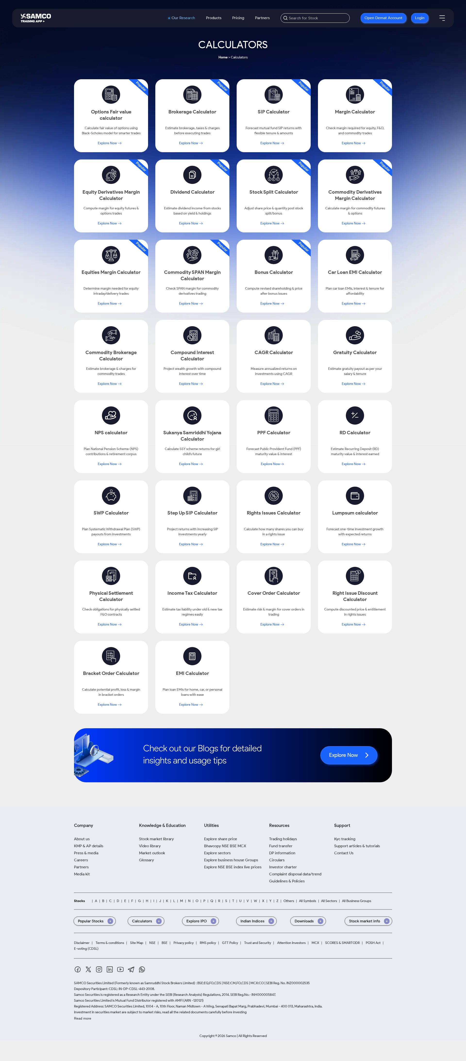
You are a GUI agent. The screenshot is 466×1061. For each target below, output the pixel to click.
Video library (150, 846)
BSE (164, 943)
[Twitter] (88, 969)
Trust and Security (257, 943)
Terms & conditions (110, 943)
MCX (315, 943)
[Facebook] (77, 969)
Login (419, 18)
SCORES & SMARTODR (342, 943)
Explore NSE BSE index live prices (232, 867)
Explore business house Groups (231, 860)
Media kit (82, 874)
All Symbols (307, 901)
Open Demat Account (383, 18)
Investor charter (283, 867)
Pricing (238, 18)
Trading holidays (283, 839)
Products (213, 18)
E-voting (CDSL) (86, 949)
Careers (81, 860)
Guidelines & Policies (287, 881)
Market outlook (152, 853)
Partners (262, 18)
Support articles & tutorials (357, 846)
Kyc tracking (344, 839)
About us (82, 839)
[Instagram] (99, 969)
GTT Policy (230, 943)
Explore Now (108, 143)
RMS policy (208, 943)
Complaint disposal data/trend (295, 874)
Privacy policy (184, 943)
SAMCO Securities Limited (94, 983)
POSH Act (373, 943)
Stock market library (156, 839)
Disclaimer (82, 943)
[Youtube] (120, 969)
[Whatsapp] (142, 969)
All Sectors (329, 901)
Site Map (136, 943)
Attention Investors (291, 943)
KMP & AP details (88, 846)
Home (223, 57)
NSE (152, 943)
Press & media (86, 853)
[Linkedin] (109, 969)
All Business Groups (356, 901)
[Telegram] (131, 969)
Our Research (183, 18)
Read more (82, 1018)
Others (288, 901)
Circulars (276, 860)
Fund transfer (280, 846)
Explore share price (220, 839)
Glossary (146, 860)
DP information (282, 853)
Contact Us (343, 853)
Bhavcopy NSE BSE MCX (225, 846)
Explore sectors (217, 853)
